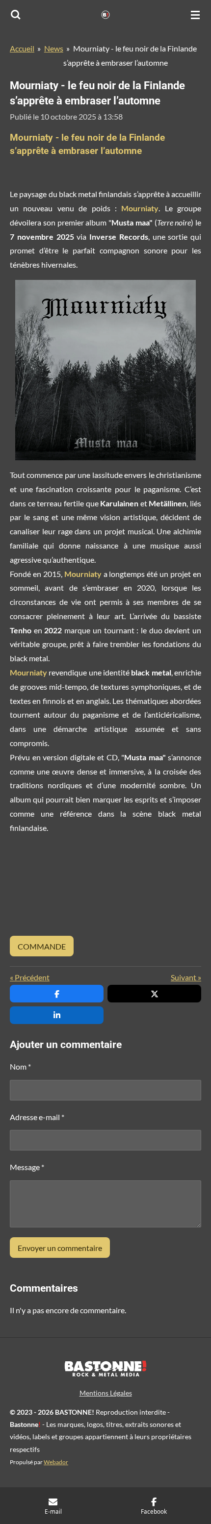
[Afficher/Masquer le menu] (195, 15)
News (53, 48)
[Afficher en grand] (105, 370)
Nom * (20, 1066)
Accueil (22, 48)
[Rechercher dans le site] (15, 15)
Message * (27, 1167)
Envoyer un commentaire (60, 1247)
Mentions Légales (105, 1393)
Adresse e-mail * (37, 1117)
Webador (56, 1461)
